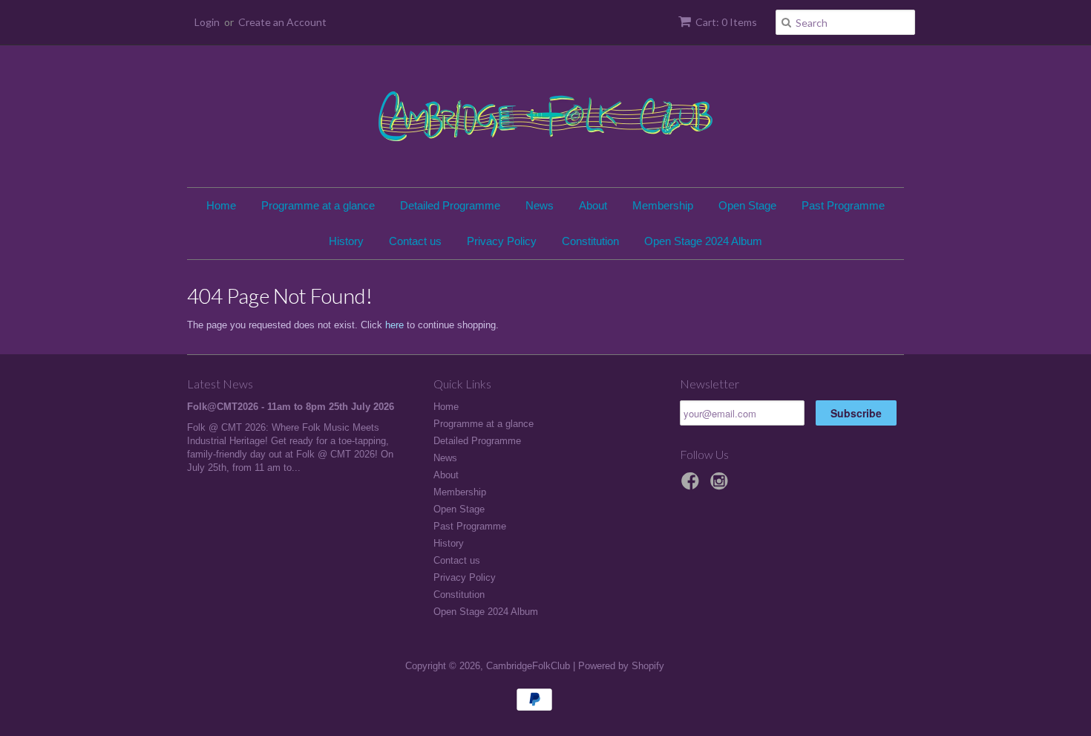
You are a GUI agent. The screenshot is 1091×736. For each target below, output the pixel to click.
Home (221, 205)
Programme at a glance (318, 205)
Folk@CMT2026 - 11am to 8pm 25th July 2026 (290, 406)
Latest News (220, 384)
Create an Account (282, 22)
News (539, 205)
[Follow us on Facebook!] (692, 485)
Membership (662, 205)
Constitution (590, 241)
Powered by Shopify (621, 665)
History (346, 241)
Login (207, 22)
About (593, 205)
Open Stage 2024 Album (703, 241)
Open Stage (747, 205)
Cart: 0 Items (726, 22)
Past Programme (843, 205)
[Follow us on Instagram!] (721, 485)
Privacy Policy (502, 241)
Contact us (415, 241)
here (394, 324)
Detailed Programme (450, 205)
